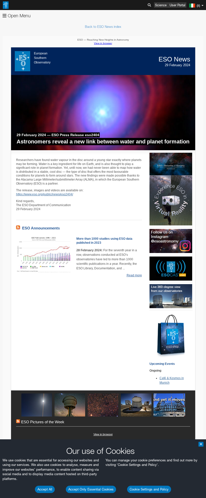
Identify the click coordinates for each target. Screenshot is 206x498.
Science (161, 5)
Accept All (44, 489)
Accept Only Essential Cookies (91, 489)
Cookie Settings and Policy (149, 489)
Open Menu (19, 15)
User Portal (177, 5)
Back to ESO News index (103, 27)
